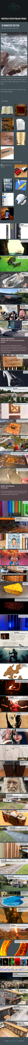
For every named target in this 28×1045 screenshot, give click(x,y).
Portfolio (5, 18)
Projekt (18, 18)
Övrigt (23, 18)
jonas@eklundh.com (14, 1041)
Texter (11, 18)
